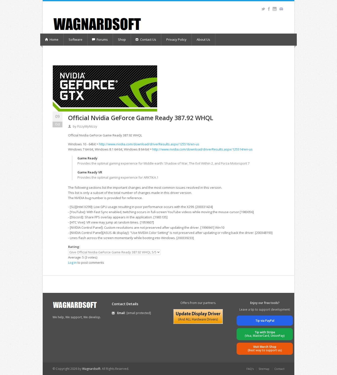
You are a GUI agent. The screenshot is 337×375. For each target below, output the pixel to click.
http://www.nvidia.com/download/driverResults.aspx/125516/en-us (149, 144)
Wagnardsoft (91, 369)
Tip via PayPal (264, 321)
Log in (72, 262)
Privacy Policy (176, 39)
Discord (281, 9)
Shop (122, 39)
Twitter (263, 9)
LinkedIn (274, 9)
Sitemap (264, 369)
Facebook (268, 9)
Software (75, 39)
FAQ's (250, 369)
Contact (279, 369)
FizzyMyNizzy (87, 126)
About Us (203, 39)
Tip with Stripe (265, 334)
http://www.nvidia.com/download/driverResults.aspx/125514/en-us (202, 149)
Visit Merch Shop (265, 348)
